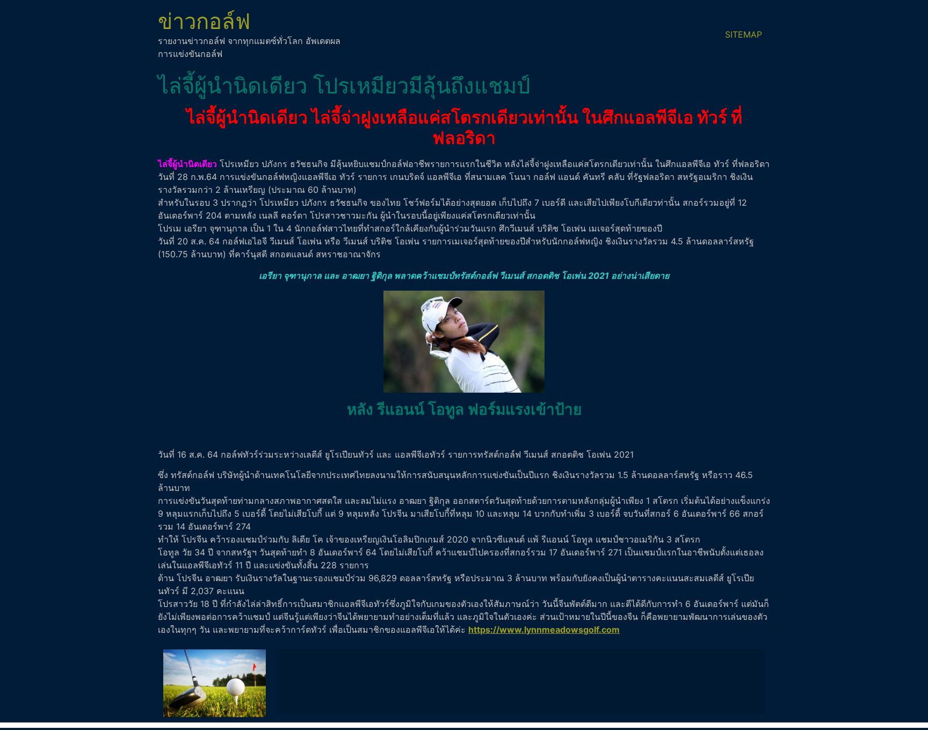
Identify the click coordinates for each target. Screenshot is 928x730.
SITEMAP (743, 34)
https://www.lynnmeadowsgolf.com (544, 629)
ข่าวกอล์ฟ (204, 21)
